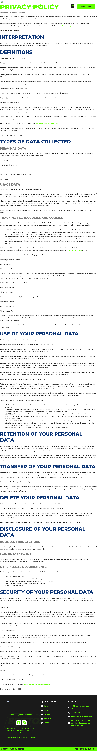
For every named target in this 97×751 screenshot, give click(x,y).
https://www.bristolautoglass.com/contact (38, 684)
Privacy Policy (14, 715)
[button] (72, 6)
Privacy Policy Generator (70, 26)
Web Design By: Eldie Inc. (85, 749)
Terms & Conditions (26, 715)
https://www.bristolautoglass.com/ (46, 123)
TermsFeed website (75, 250)
